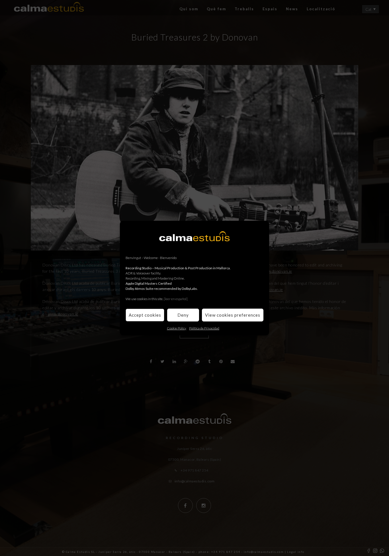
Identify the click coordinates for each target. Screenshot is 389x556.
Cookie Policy (176, 328)
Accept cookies (145, 315)
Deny (183, 315)
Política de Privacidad (204, 328)
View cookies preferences (232, 315)
